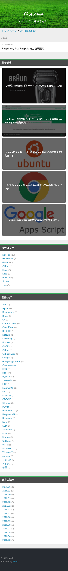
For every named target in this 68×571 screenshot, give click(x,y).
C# (3, 319)
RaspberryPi (8, 414)
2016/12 (6, 509)
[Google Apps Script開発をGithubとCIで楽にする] (34, 206)
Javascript (7, 380)
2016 (4, 38)
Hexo (5, 270)
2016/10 (6, 517)
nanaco (6, 456)
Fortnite (6, 342)
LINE (4, 273)
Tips (4, 285)
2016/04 (6, 536)
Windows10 (8, 448)
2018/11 (6, 490)
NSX (4, 391)
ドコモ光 (6, 460)
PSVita (5, 406)
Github (5, 266)
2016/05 (6, 532)
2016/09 (6, 521)
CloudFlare (7, 327)
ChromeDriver (9, 323)
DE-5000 (6, 331)
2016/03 (6, 540)
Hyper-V (6, 376)
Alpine (5, 308)
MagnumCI (7, 388)
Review (6, 277)
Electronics (7, 258)
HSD (4, 369)
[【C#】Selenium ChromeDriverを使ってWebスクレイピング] (34, 173)
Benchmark (8, 312)
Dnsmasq (7, 338)
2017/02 (6, 506)
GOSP (5, 346)
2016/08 (6, 525)
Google (6, 357)
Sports (5, 281)
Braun (5, 316)
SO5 (4, 422)
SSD (4, 426)
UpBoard (6, 441)
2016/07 (6, 528)
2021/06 (6, 487)
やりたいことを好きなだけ (34, 21)
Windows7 (7, 452)
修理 (4, 467)
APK (4, 304)
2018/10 (6, 494)
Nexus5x (6, 395)
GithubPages (8, 354)
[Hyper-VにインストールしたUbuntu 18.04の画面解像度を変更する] (34, 140)
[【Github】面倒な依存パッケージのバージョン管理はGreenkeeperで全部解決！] (34, 107)
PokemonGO (8, 410)
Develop (6, 255)
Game (5, 262)
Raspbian (7, 418)
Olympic (6, 403)
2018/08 (6, 502)
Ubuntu (6, 437)
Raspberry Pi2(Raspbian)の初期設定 (23, 48)
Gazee (34, 14)
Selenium (7, 429)
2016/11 (6, 513)
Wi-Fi (5, 444)
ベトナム (6, 463)
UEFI (4, 433)
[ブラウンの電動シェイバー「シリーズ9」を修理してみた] (34, 70)
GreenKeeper (9, 365)
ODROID (6, 399)
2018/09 (6, 498)
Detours (6, 335)
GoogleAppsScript (11, 361)
